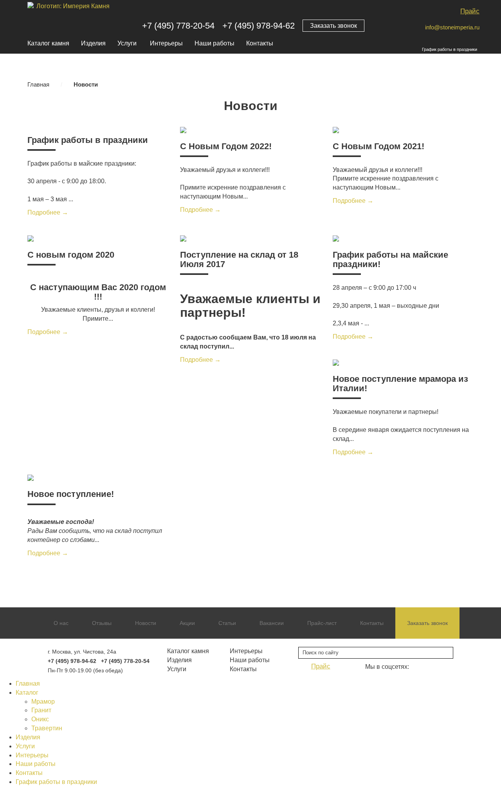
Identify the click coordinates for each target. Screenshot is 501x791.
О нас (61, 623)
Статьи (227, 623)
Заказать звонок (333, 25)
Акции (187, 623)
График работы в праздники (449, 49)
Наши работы (214, 43)
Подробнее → (47, 212)
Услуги (127, 43)
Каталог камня (48, 43)
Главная (38, 84)
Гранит (41, 710)
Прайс (469, 11)
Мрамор (43, 701)
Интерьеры (166, 43)
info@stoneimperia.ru (452, 27)
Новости (145, 623)
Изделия (93, 43)
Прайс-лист (322, 623)
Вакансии (272, 623)
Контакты (259, 43)
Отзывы (102, 623)
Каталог (27, 692)
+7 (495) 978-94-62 (258, 26)
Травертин (46, 728)
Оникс (40, 719)
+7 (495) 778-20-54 (178, 26)
